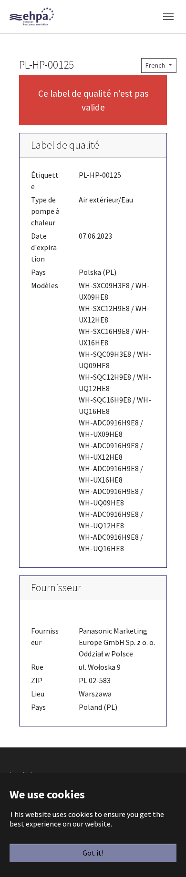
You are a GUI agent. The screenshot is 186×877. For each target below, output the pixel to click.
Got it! (93, 852)
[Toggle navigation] (168, 17)
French (155, 65)
